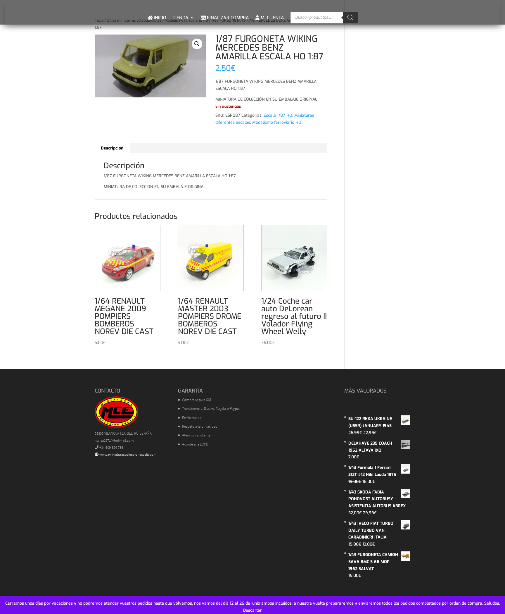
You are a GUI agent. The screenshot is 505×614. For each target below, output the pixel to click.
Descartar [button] (252, 610)
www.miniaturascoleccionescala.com (127, 454)
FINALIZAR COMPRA (227, 18)
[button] (197, 44)
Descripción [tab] (112, 148)
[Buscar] (350, 17)
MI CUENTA (272, 18)
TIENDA (180, 18)
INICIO (159, 18)
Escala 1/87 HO (278, 115)
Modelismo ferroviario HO (276, 122)
